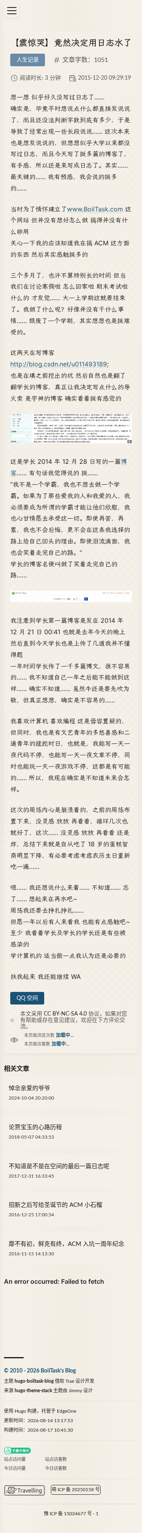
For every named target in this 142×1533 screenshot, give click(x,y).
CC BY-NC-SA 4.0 (65, 1014)
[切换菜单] (12, 10)
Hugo (20, 1411)
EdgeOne (66, 1411)
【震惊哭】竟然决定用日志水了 (71, 42)
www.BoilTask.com (95, 209)
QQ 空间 (27, 998)
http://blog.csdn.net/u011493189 (58, 364)
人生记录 (28, 60)
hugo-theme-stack (33, 1390)
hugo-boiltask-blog (34, 1381)
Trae (69, 1381)
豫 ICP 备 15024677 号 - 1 (71, 1513)
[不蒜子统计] (17, 1451)
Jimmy (75, 1390)
